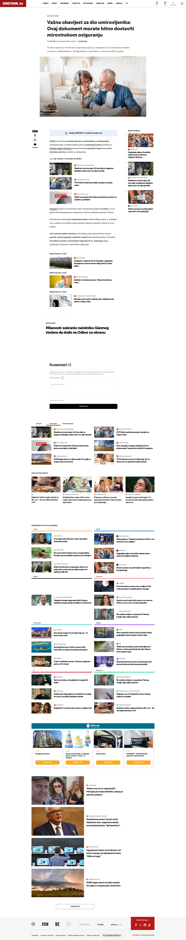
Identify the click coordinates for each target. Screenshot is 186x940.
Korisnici (53, 209)
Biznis (110, 3)
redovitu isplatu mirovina (61, 148)
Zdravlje (100, 3)
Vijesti (45, 3)
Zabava (119, 3)
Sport (54, 3)
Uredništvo (35, 935)
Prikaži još (75, 906)
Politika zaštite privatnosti (76, 935)
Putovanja (88, 3)
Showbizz (64, 3)
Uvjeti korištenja (60, 935)
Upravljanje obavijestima (113, 935)
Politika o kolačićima (93, 935)
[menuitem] (181, 3)
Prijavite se (83, 406)
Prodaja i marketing (47, 935)
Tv (127, 3)
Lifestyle (76, 3)
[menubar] (181, 3)
